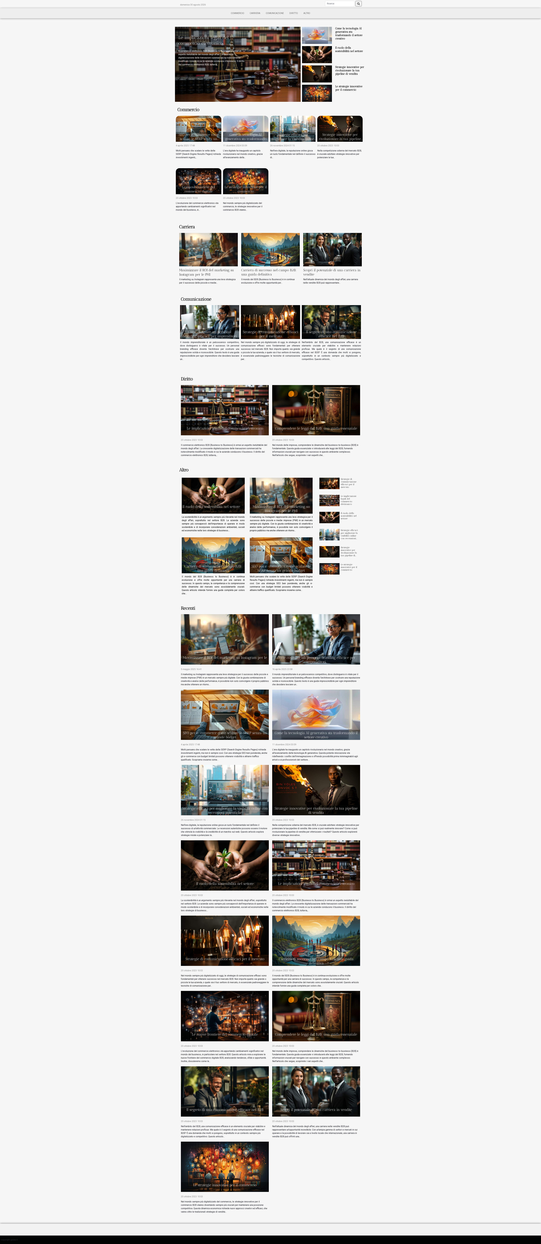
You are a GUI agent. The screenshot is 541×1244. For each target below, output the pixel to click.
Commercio (237, 13)
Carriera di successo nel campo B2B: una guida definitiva (268, 272)
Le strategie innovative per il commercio (348, 88)
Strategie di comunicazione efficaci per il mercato (270, 334)
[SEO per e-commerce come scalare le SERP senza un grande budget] (198, 128)
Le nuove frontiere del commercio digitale (198, 189)
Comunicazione (275, 13)
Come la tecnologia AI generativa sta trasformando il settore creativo (348, 33)
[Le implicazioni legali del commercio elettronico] (225, 410)
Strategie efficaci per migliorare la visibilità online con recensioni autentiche (292, 139)
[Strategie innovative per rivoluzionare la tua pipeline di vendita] (317, 73)
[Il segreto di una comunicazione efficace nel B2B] (331, 322)
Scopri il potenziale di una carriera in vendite (316, 1110)
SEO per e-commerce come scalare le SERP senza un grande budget (199, 139)
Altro (306, 13)
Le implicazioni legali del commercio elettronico (225, 428)
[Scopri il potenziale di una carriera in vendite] (332, 249)
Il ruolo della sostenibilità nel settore (349, 49)
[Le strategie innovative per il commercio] (317, 93)
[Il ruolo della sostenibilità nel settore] (317, 54)
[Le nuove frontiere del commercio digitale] (198, 181)
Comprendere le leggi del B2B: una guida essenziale (316, 428)
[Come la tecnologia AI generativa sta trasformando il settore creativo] (317, 35)
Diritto (293, 13)
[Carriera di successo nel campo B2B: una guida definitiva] (270, 249)
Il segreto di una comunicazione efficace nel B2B (331, 334)
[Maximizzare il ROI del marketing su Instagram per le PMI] (208, 249)
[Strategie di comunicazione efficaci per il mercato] (270, 322)
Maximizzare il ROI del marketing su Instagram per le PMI (206, 272)
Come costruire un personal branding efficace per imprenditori (210, 334)
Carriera (255, 13)
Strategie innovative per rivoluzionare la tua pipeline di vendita (349, 70)
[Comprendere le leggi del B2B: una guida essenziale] (316, 410)
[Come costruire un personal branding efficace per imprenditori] (209, 322)
